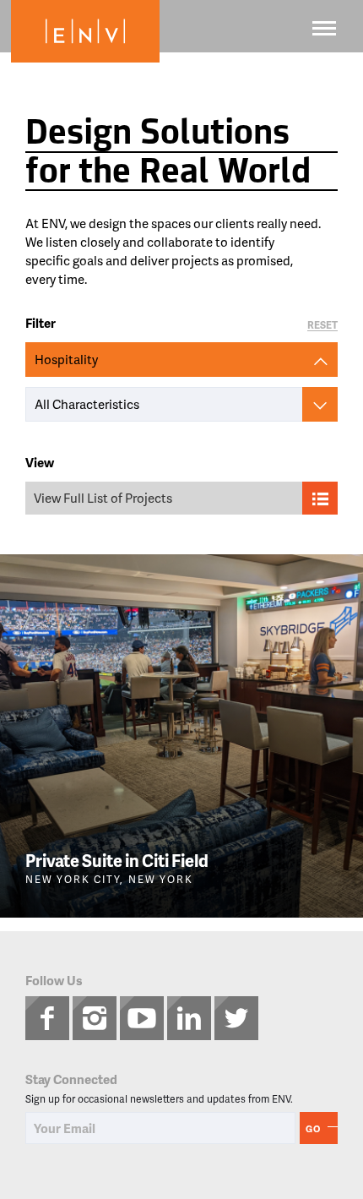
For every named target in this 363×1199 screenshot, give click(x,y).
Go (313, 1128)
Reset (322, 325)
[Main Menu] (324, 28)
